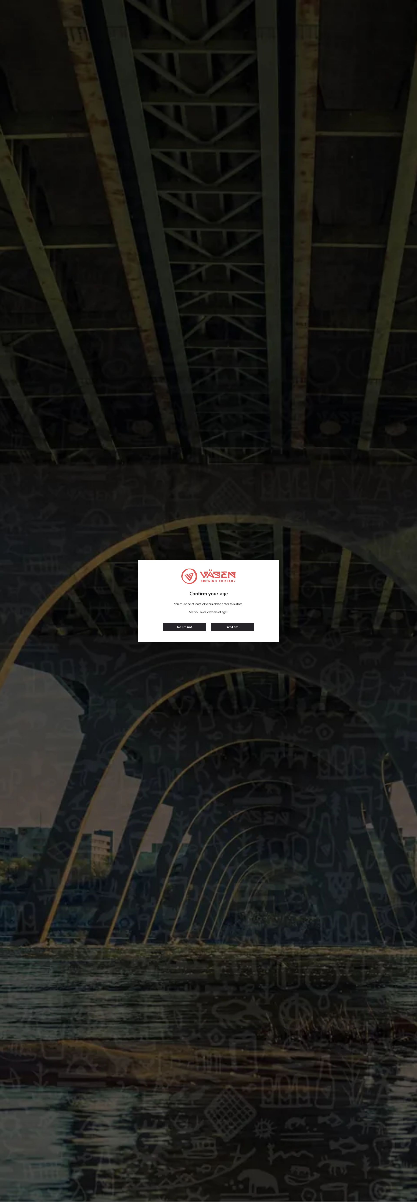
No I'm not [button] (184, 627)
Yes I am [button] (232, 627)
